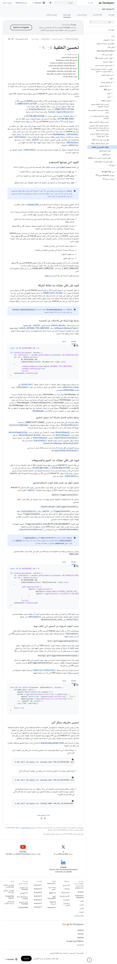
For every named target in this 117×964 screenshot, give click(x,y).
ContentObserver (28, 511)
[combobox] (65, 3)
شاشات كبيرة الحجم (52, 888)
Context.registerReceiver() (61, 112)
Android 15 (38, 892)
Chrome (81, 934)
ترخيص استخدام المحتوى (28, 828)
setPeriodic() (30, 538)
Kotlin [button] (73, 341)
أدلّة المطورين (24, 893)
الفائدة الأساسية (97, 15)
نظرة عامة (111, 15)
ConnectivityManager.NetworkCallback (60, 443)
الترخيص (72, 953)
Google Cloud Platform (75, 941)
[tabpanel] (43, 361)
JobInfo (35, 140)
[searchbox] (101, 22)
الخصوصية (66, 900)
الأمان (82, 901)
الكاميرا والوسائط (65, 896)
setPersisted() (65, 540)
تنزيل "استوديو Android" (23, 903)
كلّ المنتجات (80, 945)
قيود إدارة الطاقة (50, 276)
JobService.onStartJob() (44, 670)
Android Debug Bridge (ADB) (52, 743)
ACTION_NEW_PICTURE (35, 116)
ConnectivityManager (18, 425)
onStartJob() (27, 384)
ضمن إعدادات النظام (58, 167)
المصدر (81, 905)
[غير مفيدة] (9, 39)
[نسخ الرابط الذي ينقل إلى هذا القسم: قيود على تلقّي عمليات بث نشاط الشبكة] (35, 285)
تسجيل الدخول (7, 3)
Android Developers (72, 39)
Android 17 (38, 885)
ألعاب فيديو (66, 885)
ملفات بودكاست (79, 916)
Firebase (80, 938)
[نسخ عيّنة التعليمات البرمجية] (77, 345)
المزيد (91, 3)
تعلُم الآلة (67, 889)
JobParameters (70, 476)
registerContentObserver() (31, 529)
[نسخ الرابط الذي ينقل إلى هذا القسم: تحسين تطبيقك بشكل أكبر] (48, 722)
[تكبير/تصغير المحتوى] (66, 54)
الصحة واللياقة (65, 892)
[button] (102, 47)
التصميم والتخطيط (57, 39)
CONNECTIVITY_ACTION (26, 104)
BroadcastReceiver (37, 109)
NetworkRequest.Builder (30, 435)
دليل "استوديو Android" (24, 888)
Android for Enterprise (79, 896)
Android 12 (38, 903)
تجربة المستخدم (81, 15)
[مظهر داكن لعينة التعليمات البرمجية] (74, 345)
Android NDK (23, 907)
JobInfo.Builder (58, 325)
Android (81, 892)
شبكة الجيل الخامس (66, 904)
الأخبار (82, 908)
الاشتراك (26, 958)
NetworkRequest (63, 432)
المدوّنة (81, 912)
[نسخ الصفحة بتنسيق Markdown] (43, 48)
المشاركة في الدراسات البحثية (9, 902)
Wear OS (52, 893)
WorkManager (58, 134)
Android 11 (38, 907)
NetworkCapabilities (18, 432)
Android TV (52, 907)
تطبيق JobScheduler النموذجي (67, 390)
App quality (108, 9)
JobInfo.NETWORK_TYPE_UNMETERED (34, 328)
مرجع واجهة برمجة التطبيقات (22, 897)
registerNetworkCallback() (66, 438)
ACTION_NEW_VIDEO (66, 119)
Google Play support (9, 897)
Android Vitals (33, 204)
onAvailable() (40, 440)
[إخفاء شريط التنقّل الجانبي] (89, 960)
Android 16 (38, 889)
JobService (73, 145)
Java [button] (64, 341)
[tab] (74, 341)
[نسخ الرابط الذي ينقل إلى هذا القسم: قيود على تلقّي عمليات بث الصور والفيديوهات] (28, 460)
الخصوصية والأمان (51, 15)
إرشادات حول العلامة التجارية (58, 953)
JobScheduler (72, 134)
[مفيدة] (12, 39)
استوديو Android (21, 3)
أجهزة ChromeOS (51, 897)
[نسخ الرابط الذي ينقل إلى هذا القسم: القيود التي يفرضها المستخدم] (46, 162)
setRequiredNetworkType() (66, 328)
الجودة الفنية (67, 15)
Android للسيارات (53, 903)
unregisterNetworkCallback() (65, 450)
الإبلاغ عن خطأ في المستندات (8, 891)
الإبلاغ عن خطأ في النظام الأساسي (8, 886)
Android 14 (38, 896)
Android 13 (38, 900)
